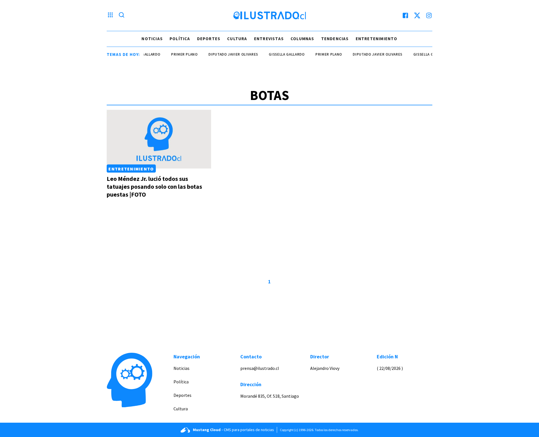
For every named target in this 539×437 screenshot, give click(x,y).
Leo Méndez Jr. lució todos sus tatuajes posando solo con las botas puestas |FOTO (154, 186)
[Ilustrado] (269, 15)
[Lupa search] (121, 15)
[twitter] (417, 15)
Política (180, 38)
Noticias (152, 38)
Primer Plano (179, 54)
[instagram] (429, 15)
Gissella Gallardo (282, 54)
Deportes (209, 38)
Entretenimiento (377, 38)
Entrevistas (269, 38)
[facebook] (405, 15)
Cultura (237, 38)
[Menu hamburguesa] (110, 15)
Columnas (302, 38)
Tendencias (335, 38)
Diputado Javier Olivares (228, 54)
